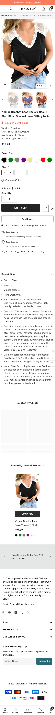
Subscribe (44, 661)
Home (4, 15)
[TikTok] (16, 612)
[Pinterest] (9, 612)
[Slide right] (50, 557)
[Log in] (43, 8)
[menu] (3, 9)
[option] (27, 54)
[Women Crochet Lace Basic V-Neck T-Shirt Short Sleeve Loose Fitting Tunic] (27, 491)
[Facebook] (3, 612)
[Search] (11, 9)
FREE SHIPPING (34, 3)
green (20, 535)
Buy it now (27, 219)
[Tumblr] (22, 612)
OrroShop (16, 128)
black (16, 535)
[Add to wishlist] (45, 208)
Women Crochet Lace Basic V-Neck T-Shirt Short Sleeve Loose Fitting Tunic (26, 523)
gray (24, 535)
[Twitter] (28, 612)
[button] (45, 86)
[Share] (51, 209)
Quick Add (27, 513)
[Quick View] (37, 480)
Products (14, 15)
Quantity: (6, 193)
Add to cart (21, 207)
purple (27, 535)
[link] (14, 447)
